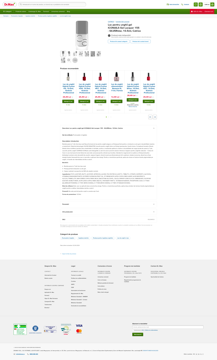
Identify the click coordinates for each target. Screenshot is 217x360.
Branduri (47, 307)
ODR (72, 287)
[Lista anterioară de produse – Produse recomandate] (150, 117)
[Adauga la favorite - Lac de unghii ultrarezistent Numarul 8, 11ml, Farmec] (122, 72)
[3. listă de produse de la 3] (111, 117)
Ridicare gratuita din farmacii (105, 283)
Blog (68, 11)
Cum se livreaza (102, 280)
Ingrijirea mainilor (83, 238)
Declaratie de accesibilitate (78, 305)
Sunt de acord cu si (146, 330)
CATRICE (111, 21)
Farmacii (46, 11)
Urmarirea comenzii (58, 11)
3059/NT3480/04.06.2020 (150, 350)
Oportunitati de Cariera (157, 277)
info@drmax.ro (20, 354)
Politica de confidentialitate (78, 278)
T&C (143, 330)
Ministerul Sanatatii (76, 302)
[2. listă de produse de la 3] (109, 117)
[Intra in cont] (201, 4)
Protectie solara (21, 11)
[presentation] (68, 76)
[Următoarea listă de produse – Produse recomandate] (155, 117)
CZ (196, 354)
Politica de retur (102, 289)
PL (201, 354)
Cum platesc (101, 286)
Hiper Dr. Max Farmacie (51, 298)
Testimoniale (48, 304)
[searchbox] (52, 4)
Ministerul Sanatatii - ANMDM (79, 296)
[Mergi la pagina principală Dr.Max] (10, 4)
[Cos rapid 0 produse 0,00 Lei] (212, 4)
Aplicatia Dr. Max (49, 292)
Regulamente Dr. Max (77, 293)
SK (199, 354)
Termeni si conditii (76, 275)
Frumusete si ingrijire (68, 238)
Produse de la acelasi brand (140, 41)
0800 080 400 (34, 354)
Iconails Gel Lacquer (122, 21)
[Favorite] (196, 4)
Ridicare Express (133, 106)
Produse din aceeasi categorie (118, 41)
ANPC (73, 284)
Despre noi (48, 289)
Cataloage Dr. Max (34, 11)
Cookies (73, 281)
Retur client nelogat (103, 292)
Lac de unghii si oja (123, 238)
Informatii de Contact (50, 275)
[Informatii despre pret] (72, 97)
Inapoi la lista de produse (69, 253)
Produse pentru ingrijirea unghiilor (103, 238)
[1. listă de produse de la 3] (106, 117)
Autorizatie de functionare (78, 290)
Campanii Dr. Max (49, 301)
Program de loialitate (130, 277)
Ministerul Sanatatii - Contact (79, 299)
